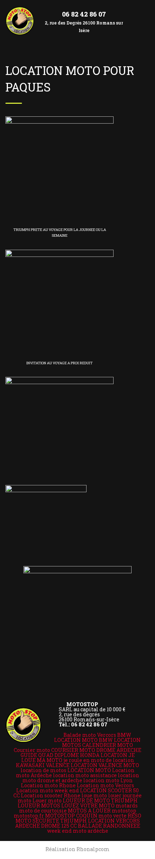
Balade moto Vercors (89, 734)
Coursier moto (32, 750)
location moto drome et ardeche (80, 778)
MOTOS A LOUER (89, 810)
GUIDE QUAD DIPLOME (50, 755)
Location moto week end (47, 790)
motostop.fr (29, 815)
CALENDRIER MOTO (107, 745)
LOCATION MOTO (89, 770)
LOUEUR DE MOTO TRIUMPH (100, 800)
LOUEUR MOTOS (39, 805)
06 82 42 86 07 (84, 14)
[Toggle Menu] (143, 15)
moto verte (112, 815)
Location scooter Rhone (50, 795)
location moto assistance (85, 775)
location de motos (43, 770)
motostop (124, 810)
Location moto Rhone (48, 785)
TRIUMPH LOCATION (87, 820)
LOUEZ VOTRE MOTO (88, 805)
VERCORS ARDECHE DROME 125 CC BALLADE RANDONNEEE (77, 823)
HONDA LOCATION (103, 755)
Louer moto (47, 800)
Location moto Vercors (105, 785)
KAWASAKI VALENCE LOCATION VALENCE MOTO (77, 765)
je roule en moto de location (98, 760)
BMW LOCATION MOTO (92, 737)
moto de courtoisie (43, 810)
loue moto (94, 795)
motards (127, 805)
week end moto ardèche (77, 830)
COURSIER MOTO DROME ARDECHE (96, 750)
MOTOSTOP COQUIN (71, 815)
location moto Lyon (108, 780)
